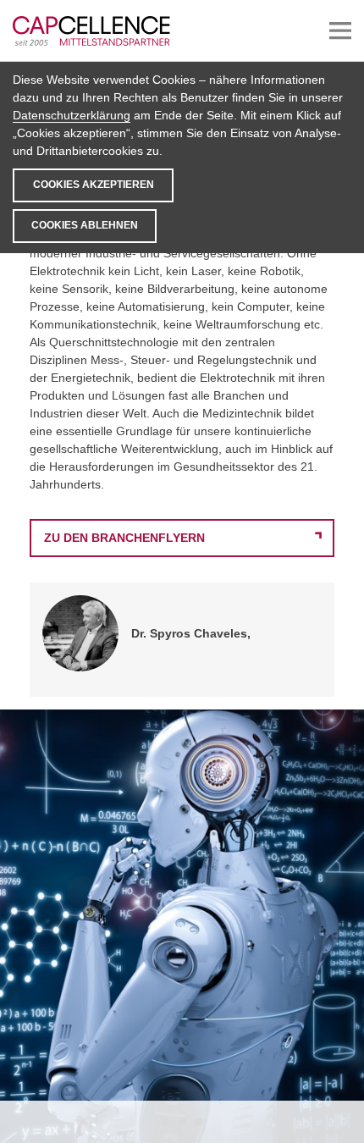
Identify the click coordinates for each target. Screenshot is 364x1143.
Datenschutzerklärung (71, 115)
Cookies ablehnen (84, 225)
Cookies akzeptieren (93, 184)
